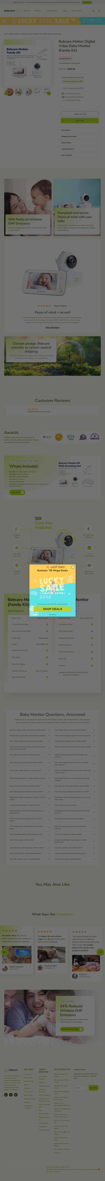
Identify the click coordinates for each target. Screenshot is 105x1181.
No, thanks (52, 615)
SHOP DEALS (52, 609)
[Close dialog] (73, 567)
